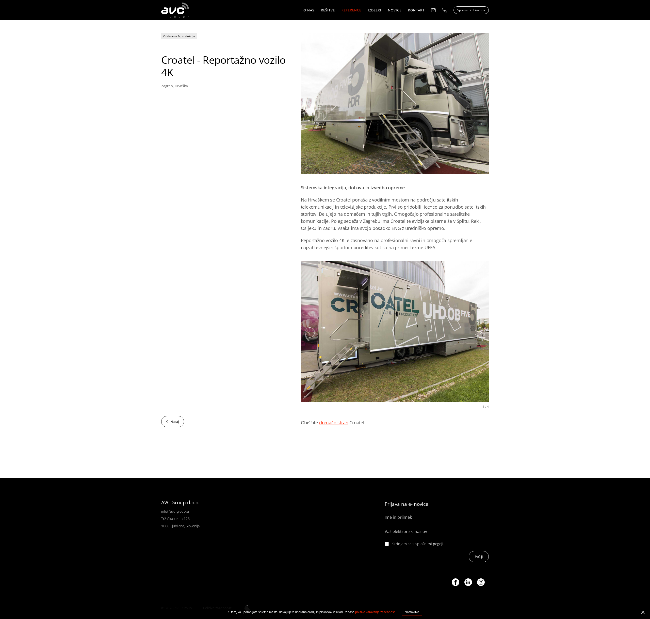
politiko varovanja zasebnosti (375, 612)
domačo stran (333, 423)
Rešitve (328, 10)
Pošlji (479, 556)
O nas (308, 10)
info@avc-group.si (175, 511)
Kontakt (416, 10)
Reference (351, 10)
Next (480, 332)
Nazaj (174, 421)
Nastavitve (412, 612)
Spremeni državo (469, 10)
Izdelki (374, 10)
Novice (394, 10)
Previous (310, 332)
